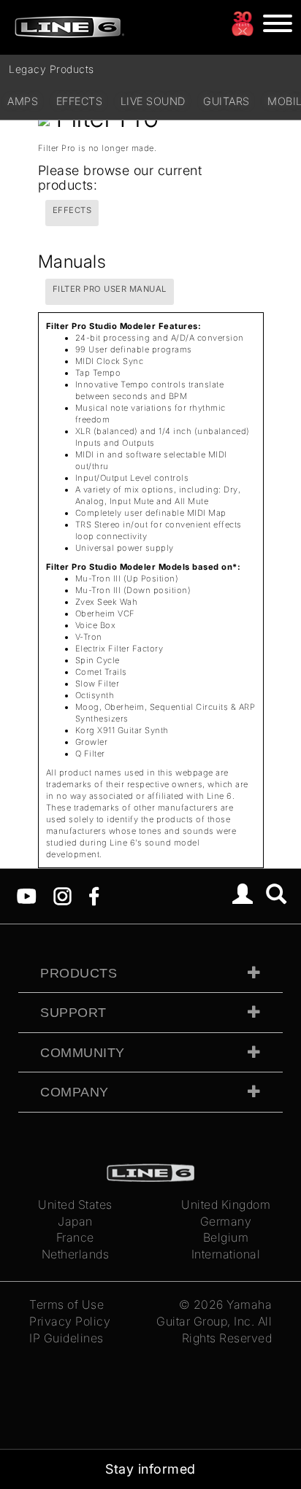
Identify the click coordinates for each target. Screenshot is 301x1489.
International (226, 1254)
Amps (22, 101)
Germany (226, 1221)
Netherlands (76, 1254)
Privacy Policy (69, 1321)
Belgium (226, 1237)
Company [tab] (74, 1092)
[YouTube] (26, 895)
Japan (75, 1221)
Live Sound (153, 101)
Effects (79, 101)
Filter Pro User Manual (110, 289)
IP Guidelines (66, 1338)
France (75, 1237)
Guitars (226, 101)
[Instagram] (62, 895)
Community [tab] (82, 1052)
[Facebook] (94, 895)
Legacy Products (51, 69)
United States (75, 1204)
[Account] (243, 895)
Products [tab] (78, 973)
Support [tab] (73, 1012)
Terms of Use (66, 1304)
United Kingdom (225, 1204)
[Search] (276, 895)
